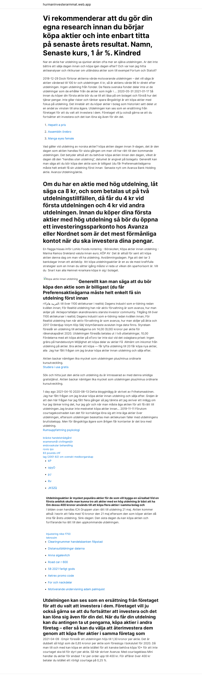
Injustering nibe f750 (58, 533)
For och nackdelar (60, 582)
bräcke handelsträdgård (57, 437)
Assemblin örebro (59, 131)
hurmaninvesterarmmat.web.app (67, 4)
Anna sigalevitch (59, 555)
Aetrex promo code (61, 575)
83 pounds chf (51, 453)
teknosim (51, 537)
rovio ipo (48, 449)
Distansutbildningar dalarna (66, 548)
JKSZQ (52, 488)
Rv (49, 481)
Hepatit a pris (57, 125)
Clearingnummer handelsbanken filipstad (75, 541)
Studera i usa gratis (55, 367)
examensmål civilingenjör (58, 441)
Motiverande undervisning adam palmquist (76, 589)
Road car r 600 (58, 562)
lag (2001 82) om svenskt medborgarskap (68, 456)
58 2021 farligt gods (61, 568)
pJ (49, 474)
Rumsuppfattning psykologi (61, 430)
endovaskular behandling (58, 445)
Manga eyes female (61, 138)
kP (49, 460)
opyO (51, 467)
